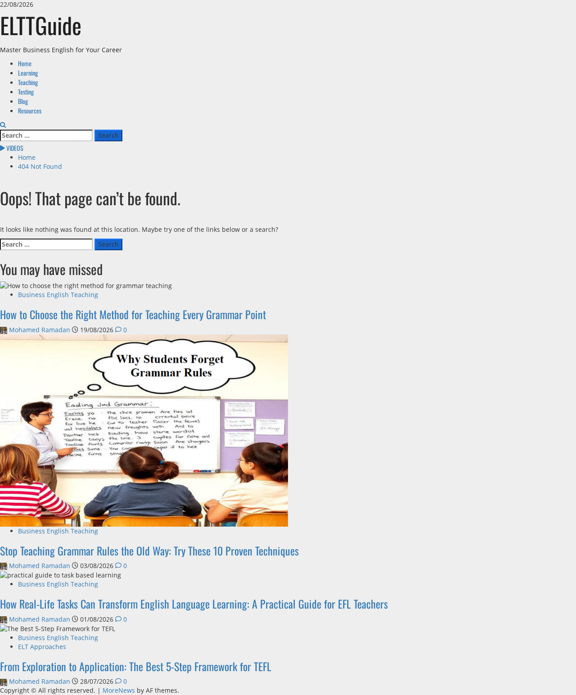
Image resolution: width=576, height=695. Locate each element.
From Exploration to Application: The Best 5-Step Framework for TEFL (135, 666)
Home (25, 63)
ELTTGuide (40, 24)
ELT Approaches (42, 646)
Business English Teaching (58, 294)
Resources (29, 110)
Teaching (28, 82)
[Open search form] (3, 125)
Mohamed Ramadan (39, 329)
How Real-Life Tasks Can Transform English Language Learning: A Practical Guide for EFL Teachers (194, 604)
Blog (23, 101)
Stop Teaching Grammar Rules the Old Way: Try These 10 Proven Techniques (149, 550)
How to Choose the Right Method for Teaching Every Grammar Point (133, 314)
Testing (26, 91)
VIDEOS (14, 148)
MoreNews (119, 690)
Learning (28, 72)
